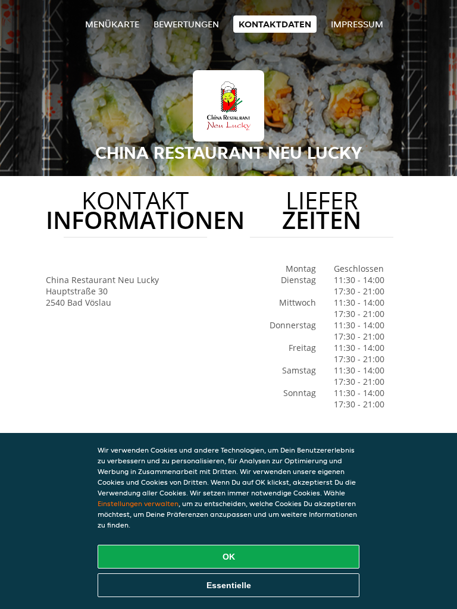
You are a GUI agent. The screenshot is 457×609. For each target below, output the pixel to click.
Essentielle (228, 585)
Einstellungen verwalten (138, 503)
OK (229, 556)
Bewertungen (186, 24)
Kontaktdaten (275, 24)
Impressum (357, 24)
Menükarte (112, 24)
